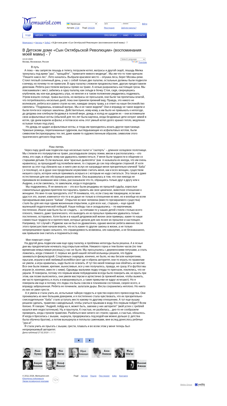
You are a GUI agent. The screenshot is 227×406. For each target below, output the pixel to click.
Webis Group (186, 385)
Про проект (110, 35)
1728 (77, 28)
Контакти (139, 35)
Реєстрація (109, 28)
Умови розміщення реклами (35, 381)
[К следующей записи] (89, 340)
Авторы (38, 43)
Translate (142, 62)
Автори (39, 35)
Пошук (53, 35)
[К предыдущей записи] (78, 340)
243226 (91, 28)
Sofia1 (47, 43)
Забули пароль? (128, 28)
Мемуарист (27, 43)
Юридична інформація (33, 378)
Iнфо (125, 35)
